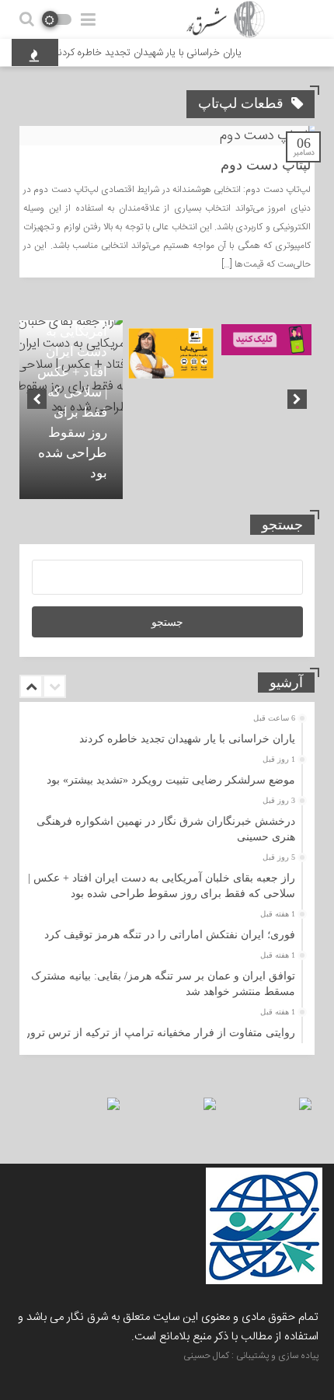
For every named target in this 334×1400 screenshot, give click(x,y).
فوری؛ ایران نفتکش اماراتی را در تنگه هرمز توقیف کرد (169, 935)
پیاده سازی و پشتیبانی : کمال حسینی (250, 1355)
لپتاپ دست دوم (266, 165)
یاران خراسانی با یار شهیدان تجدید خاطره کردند (155, 52)
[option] (71, 409)
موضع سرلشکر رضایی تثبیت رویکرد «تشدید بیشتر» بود (171, 780)
